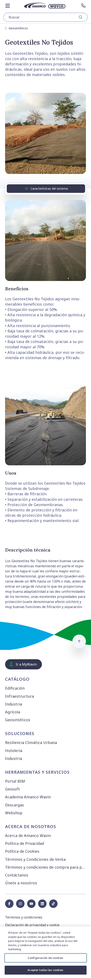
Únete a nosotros (21, 882)
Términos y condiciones (23, 917)
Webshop (13, 812)
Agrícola (12, 711)
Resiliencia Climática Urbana (31, 742)
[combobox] (45, 17)
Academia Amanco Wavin (28, 796)
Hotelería (13, 750)
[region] (45, 952)
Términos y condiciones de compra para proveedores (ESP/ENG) (46, 867)
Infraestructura (19, 696)
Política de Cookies (22, 851)
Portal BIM (15, 781)
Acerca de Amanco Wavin (28, 835)
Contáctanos (16, 875)
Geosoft (12, 789)
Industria (13, 704)
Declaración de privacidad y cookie (32, 925)
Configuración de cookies (45, 958)
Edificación (15, 688)
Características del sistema (49, 188)
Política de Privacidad (24, 843)
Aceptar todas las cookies (45, 970)
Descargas (14, 804)
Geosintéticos (18, 28)
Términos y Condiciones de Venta (35, 859)
